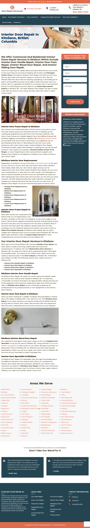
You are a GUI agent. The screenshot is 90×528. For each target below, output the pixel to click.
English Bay (5, 400)
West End (24, 433)
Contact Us (17, 22)
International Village (68, 406)
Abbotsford (5, 389)
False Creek (45, 400)
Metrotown (5, 417)
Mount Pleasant (27, 417)
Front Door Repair (56, 496)
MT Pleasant (45, 417)
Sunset (3, 430)
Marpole (64, 414)
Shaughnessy (46, 425)
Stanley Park (25, 428)
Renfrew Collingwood (49, 422)
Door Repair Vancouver (43, 525)
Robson (24, 425)
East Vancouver (66, 397)
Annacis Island (26, 389)
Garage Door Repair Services (50, 17)
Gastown (4, 403)
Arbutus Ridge (46, 389)
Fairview (24, 400)
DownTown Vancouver (29, 397)
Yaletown (24, 436)
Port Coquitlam (6, 422)
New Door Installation (70, 17)
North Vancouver (7, 419)
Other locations (46, 419)
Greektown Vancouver (29, 406)
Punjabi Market (26, 422)
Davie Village (45, 395)
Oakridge (24, 419)
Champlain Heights (28, 392)
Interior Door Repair (57, 500)
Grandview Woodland (68, 403)
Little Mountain (6, 414)
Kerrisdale (44, 408)
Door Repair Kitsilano (11, 26)
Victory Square (66, 430)
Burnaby (4, 392)
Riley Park (4, 425)
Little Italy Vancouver (68, 411)
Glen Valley (25, 403)
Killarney (64, 408)
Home (4, 17)
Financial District (67, 400)
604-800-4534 (80, 12)
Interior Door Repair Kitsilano (25, 26)
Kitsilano (4, 411)
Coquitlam (25, 395)
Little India (45, 411)
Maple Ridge (45, 414)
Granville (4, 406)
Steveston (45, 428)
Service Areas (7, 22)
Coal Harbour (66, 392)
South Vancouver (7, 428)
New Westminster (67, 417)
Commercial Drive (7, 395)
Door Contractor (32, 17)
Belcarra (64, 389)
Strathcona (65, 428)
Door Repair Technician (16, 17)
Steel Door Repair (37, 504)
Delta (63, 395)
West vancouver (67, 433)
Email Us (75, 500)
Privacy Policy (55, 515)
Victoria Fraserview (48, 430)
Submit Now (75, 102)
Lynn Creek (25, 414)
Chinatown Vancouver (49, 392)
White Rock (5, 436)
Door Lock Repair (37, 500)
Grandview (45, 403)
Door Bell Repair (37, 496)
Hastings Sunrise (47, 406)
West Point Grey (47, 433)
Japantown (5, 408)
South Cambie (66, 425)
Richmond (65, 422)
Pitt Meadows (66, 419)
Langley (24, 411)
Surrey (23, 430)
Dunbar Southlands (48, 397)
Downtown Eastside (8, 397)
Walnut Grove (6, 433)
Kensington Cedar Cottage (31, 408)
